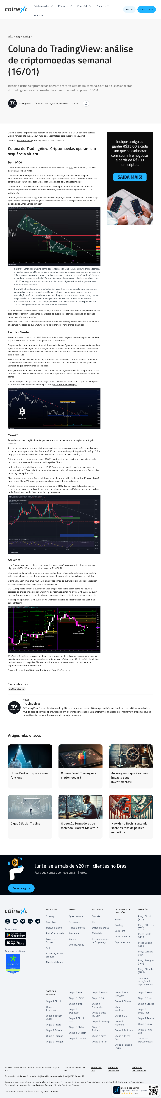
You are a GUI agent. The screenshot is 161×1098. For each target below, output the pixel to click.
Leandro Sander (42, 670)
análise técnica (24, 140)
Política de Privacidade (113, 1069)
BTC (71, 167)
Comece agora (21, 888)
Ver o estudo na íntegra (65, 384)
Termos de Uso (96, 1069)
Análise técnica (16, 689)
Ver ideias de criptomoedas (46, 492)
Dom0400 (29, 670)
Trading (26, 36)
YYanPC (55, 670)
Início (10, 36)
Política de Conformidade (139, 1069)
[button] (43, 6)
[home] (16, 9)
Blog (18, 36)
